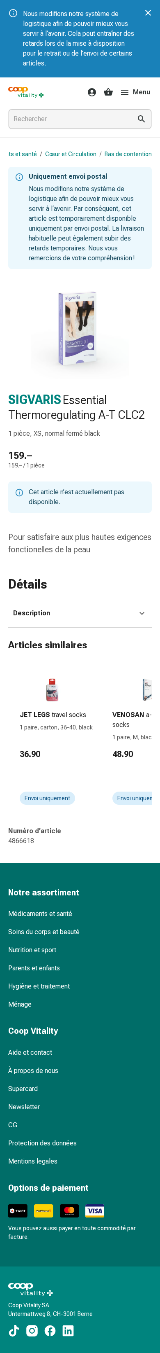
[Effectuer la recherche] (141, 119)
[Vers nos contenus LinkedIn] (68, 1331)
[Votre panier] (108, 92)
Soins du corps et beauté (44, 932)
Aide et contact (30, 1052)
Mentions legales (32, 1161)
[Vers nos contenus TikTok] (14, 1331)
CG (12, 1125)
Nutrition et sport (32, 950)
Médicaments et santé (40, 914)
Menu (141, 92)
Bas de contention (128, 154)
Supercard (23, 1089)
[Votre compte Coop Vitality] (89, 92)
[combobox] (68, 119)
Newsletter (24, 1107)
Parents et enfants (34, 968)
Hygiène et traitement (39, 986)
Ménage (20, 1004)
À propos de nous (33, 1071)
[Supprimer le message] (148, 13)
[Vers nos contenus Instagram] (32, 1331)
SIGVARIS (34, 400)
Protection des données (42, 1143)
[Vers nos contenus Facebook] (50, 1331)
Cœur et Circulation (70, 154)
